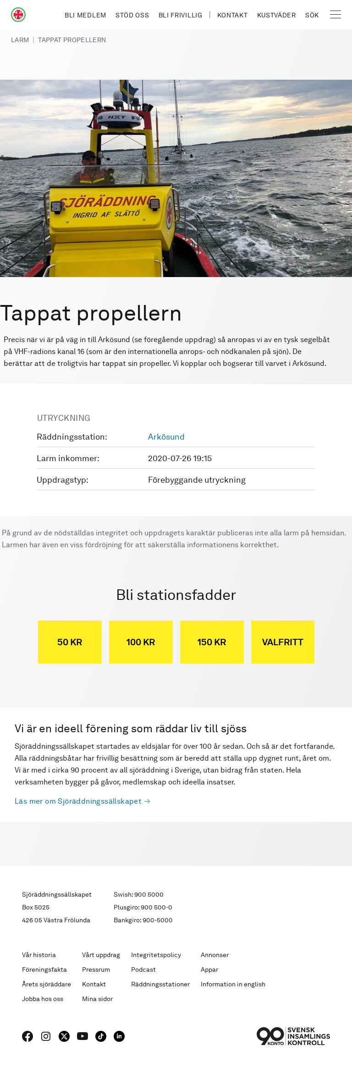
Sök (312, 15)
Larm (20, 40)
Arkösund (166, 436)
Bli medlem (85, 15)
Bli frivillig (181, 15)
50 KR (69, 642)
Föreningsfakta (44, 969)
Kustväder (276, 15)
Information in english (233, 984)
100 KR (140, 642)
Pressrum (96, 969)
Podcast (143, 969)
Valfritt (282, 642)
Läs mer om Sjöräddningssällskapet (78, 801)
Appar (209, 969)
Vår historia (39, 954)
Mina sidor (97, 998)
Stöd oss (132, 15)
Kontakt (232, 15)
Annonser (215, 954)
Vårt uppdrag (101, 954)
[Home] (18, 14)
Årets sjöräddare (46, 984)
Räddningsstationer (160, 984)
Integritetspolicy (156, 954)
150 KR (212, 642)
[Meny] (335, 15)
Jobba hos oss (42, 998)
